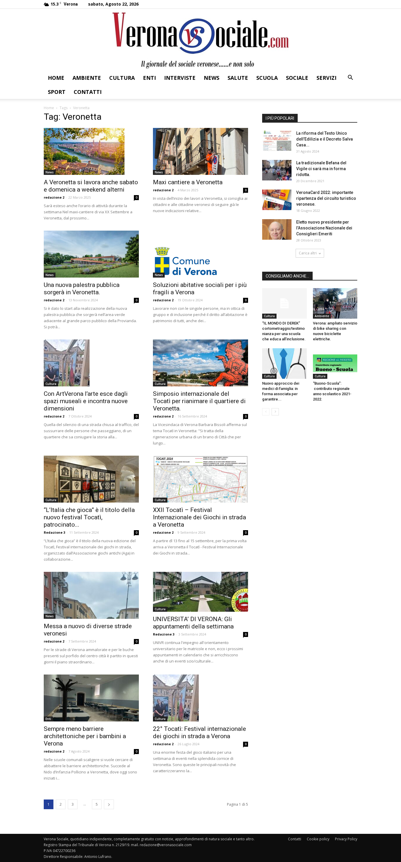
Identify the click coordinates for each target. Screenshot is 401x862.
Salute (238, 77)
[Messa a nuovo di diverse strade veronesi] (91, 595)
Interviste (180, 77)
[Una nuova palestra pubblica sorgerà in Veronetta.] (91, 254)
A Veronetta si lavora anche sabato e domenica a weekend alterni (91, 186)
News (211, 77)
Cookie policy (318, 838)
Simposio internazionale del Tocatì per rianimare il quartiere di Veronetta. (199, 401)
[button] (350, 78)
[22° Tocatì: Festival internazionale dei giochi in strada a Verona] (200, 698)
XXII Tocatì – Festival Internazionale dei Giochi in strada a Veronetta (199, 517)
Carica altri (308, 253)
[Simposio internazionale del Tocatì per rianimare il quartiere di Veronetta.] (200, 362)
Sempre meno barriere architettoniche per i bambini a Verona (85, 736)
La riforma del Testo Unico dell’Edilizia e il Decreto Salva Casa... (324, 139)
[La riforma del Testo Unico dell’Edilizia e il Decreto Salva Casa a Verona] (277, 140)
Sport (56, 91)
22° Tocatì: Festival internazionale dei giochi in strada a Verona (199, 732)
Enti (149, 77)
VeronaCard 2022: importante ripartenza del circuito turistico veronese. (326, 198)
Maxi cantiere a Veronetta (188, 182)
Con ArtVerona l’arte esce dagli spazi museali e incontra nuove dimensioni (86, 401)
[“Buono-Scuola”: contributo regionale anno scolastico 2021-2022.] (335, 363)
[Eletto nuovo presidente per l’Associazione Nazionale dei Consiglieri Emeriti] (277, 229)
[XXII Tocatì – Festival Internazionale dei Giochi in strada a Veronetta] (200, 479)
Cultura (122, 77)
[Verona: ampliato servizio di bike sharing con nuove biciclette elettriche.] (335, 303)
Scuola (267, 77)
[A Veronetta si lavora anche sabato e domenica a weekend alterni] (91, 151)
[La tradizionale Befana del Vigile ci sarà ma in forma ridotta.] (277, 170)
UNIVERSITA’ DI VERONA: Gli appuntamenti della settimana (193, 623)
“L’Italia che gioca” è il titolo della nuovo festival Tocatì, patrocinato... (89, 517)
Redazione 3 (54, 532)
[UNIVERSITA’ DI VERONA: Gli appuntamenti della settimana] (200, 592)
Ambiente (87, 77)
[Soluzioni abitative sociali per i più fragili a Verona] (200, 254)
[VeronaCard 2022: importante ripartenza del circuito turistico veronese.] (277, 200)
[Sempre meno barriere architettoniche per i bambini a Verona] (91, 698)
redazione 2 (54, 197)
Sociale (297, 77)
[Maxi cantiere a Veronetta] (200, 151)
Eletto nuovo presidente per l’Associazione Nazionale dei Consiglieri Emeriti (324, 228)
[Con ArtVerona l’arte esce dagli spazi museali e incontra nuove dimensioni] (91, 362)
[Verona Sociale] (200, 40)
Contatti (88, 91)
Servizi (326, 77)
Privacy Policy (346, 838)
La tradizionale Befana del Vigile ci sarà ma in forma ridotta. (321, 168)
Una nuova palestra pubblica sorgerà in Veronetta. (81, 288)
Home (56, 77)
